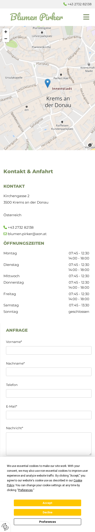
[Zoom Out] (5, 38)
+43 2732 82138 (80, 4)
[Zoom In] (5, 31)
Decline (47, 512)
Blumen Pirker (36, 16)
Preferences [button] (25, 490)
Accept (47, 503)
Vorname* (14, 342)
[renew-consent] (5, 527)
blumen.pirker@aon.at (27, 234)
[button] (82, 17)
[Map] (47, 88)
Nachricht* (14, 428)
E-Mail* (11, 406)
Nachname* (15, 363)
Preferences (47, 521)
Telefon (12, 385)
